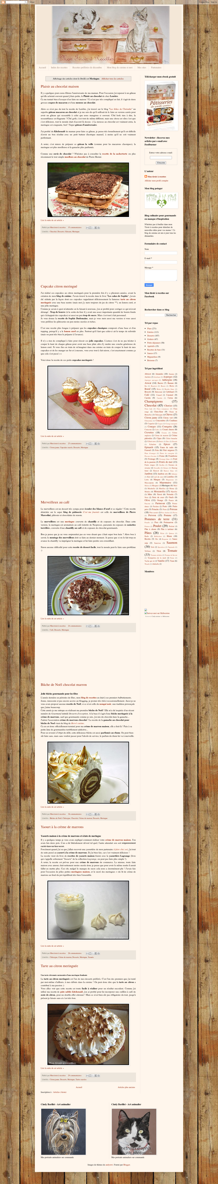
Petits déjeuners (153, 342)
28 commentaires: (75, 953)
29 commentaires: (75, 1075)
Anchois (148, 377)
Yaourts (91, 957)
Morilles (162, 488)
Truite (172, 558)
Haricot (156, 470)
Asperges (167, 376)
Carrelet (159, 398)
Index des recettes (59, 67)
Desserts (61, 231)
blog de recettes (89, 697)
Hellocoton (166, 616)
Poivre (175, 512)
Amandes (159, 373)
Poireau (173, 509)
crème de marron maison (118, 839)
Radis (147, 536)
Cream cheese (168, 429)
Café (51, 630)
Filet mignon (168, 450)
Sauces (150, 353)
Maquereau (170, 479)
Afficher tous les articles (112, 78)
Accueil (42, 67)
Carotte (148, 397)
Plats (149, 328)
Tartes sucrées (81, 1079)
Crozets (164, 433)
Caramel (169, 394)
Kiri (148, 477)
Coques (160, 423)
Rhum (169, 536)
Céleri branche (171, 438)
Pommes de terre (157, 519)
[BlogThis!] (90, 227)
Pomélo (147, 522)
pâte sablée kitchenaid (71, 991)
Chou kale (148, 409)
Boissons (151, 360)
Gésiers (165, 468)
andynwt (109, 1164)
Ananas (171, 374)
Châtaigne (66, 818)
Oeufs (171, 497)
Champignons (154, 401)
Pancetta (147, 503)
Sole (152, 547)
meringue (69, 521)
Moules (147, 491)
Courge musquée (171, 423)
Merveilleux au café (55, 502)
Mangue (157, 479)
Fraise (161, 455)
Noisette (170, 494)
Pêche (162, 533)
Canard (159, 395)
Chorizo (168, 405)
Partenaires (156, 67)
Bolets (159, 389)
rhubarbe (155, 564)
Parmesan (160, 503)
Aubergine (167, 379)
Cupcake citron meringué (59, 286)
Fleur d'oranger (150, 453)
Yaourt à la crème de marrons (62, 826)
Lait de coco (158, 477)
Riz (156, 539)
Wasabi (147, 564)
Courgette (167, 426)
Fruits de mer (165, 462)
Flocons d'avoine (150, 456)
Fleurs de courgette (167, 453)
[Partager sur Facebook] (95, 227)
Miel (175, 485)
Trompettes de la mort (157, 558)
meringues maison (80, 871)
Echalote (152, 444)
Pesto (165, 506)
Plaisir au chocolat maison (60, 86)
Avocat (148, 383)
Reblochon (158, 536)
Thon (159, 550)
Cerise (170, 397)
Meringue (75, 231)
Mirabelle (151, 488)
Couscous (148, 429)
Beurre (163, 386)
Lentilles (170, 476)
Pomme (167, 515)
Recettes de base (154, 349)
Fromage (151, 458)
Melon (147, 485)
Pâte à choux (150, 529)
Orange (160, 500)
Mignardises (152, 356)
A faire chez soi (120, 849)
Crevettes (149, 432)
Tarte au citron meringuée (59, 965)
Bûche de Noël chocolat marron (64, 684)
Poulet (157, 525)
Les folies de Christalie (121, 108)
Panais (171, 500)
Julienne (174, 474)
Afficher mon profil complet (156, 180)
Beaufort (154, 386)
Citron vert (168, 417)
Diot (167, 441)
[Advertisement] (88, 259)
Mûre (150, 494)
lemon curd (70, 331)
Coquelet (151, 423)
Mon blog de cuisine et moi (119, 67)
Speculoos (161, 547)
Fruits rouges (150, 465)
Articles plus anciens (126, 1087)
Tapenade (171, 547)
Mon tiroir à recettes (157, 176)
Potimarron (168, 522)
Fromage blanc (164, 459)
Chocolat (53, 231)
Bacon (160, 383)
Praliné (171, 526)
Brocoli (148, 391)
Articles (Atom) (59, 1092)
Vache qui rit (150, 561)
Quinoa (171, 533)
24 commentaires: (75, 626)
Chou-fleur (158, 411)
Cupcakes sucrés (66, 447)
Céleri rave (151, 441)
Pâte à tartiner (167, 529)
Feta (157, 450)
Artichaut (157, 377)
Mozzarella (159, 491)
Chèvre (169, 414)
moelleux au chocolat (75, 156)
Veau (172, 560)
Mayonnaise (165, 482)
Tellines (148, 551)
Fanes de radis (167, 447)
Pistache (155, 509)
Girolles (161, 465)
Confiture (173, 420)
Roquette (165, 539)
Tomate (172, 550)
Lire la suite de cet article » (52, 220)
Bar (146, 386)
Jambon (148, 473)
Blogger (126, 1164)
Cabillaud (170, 391)
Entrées (150, 332)
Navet (159, 494)
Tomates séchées (156, 555)
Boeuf (148, 388)
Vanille (160, 560)
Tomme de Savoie (171, 555)
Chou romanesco (163, 409)
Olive (147, 500)
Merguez (155, 485)
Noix (146, 497)
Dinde (161, 441)
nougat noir (105, 704)
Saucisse (157, 543)
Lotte (147, 479)
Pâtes (148, 532)
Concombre (160, 420)
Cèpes (159, 438)
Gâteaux (68, 231)
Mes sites (141, 67)
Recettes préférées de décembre (87, 67)
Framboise (172, 455)
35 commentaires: (75, 227)
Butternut (158, 392)
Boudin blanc (169, 389)
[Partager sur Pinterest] (98, 227)
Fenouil (148, 450)
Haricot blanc (169, 471)
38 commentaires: (75, 814)
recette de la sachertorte (114, 153)
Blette (172, 386)
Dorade (174, 441)
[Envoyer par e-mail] (87, 227)
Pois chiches (165, 512)
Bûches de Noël (56, 818)
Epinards (149, 447)
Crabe (157, 429)
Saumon (172, 542)
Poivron (152, 515)
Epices (167, 444)
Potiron (147, 526)
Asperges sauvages (151, 380)
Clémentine (148, 421)
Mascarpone (149, 482)
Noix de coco (158, 497)
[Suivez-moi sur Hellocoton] (157, 613)
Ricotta (148, 538)
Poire (165, 509)
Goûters (150, 339)
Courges (152, 426)
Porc (156, 522)
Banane (171, 383)
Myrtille (174, 491)
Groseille (157, 468)
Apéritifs (151, 346)
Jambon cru (163, 473)
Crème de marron (85, 818)
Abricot (148, 373)
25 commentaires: (75, 443)
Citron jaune (54, 447)
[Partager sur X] (93, 227)
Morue (171, 488)
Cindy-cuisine (156, 616)
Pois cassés (153, 512)
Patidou (156, 506)
